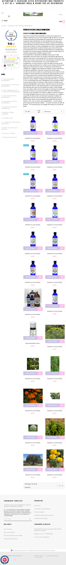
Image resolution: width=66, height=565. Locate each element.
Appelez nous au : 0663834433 (43, 534)
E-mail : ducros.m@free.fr (42, 537)
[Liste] (29, 111)
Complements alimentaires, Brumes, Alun (10, 122)
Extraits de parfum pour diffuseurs (9, 128)
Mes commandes (9, 532)
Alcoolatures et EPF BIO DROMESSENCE (9, 102)
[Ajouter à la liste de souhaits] (40, 133)
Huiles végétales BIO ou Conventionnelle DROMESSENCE (10, 90)
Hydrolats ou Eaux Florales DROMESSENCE (10, 85)
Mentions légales (39, 512)
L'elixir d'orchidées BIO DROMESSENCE (8, 96)
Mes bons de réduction (11, 539)
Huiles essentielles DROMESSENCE (7, 79)
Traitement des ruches (10, 137)
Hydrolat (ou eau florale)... (33, 138)
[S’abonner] (29, 519)
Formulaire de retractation (42, 509)
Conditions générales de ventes (43, 515)
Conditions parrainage (41, 518)
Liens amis (37, 505)
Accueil (3, 74)
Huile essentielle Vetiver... (33, 343)
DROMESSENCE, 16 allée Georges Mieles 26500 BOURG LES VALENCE (47, 529)
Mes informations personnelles (13, 535)
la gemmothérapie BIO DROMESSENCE (9, 107)
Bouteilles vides (8, 118)
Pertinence (53, 111)
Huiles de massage (9, 133)
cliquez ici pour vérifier (49, 550)
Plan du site (39, 557)
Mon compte (8, 529)
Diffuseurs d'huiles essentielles (7, 113)
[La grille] (26, 111)
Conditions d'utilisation (52, 556)
